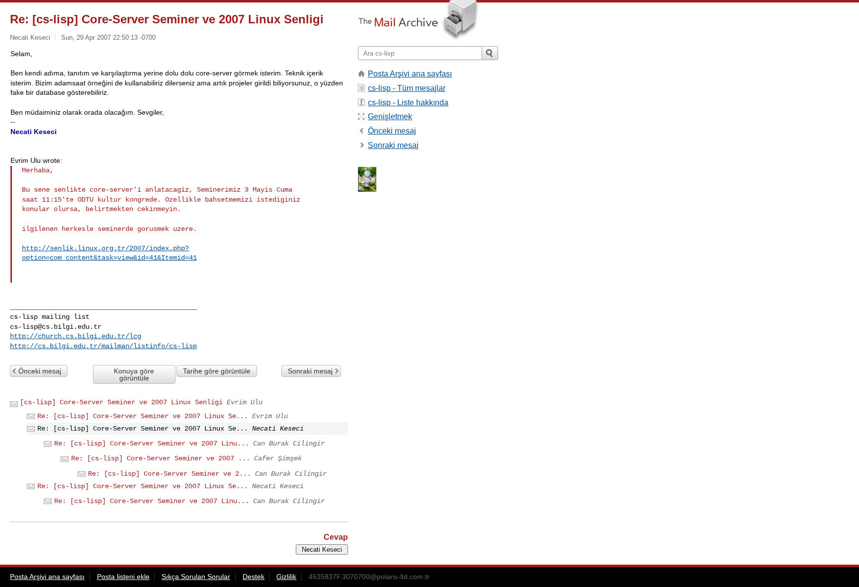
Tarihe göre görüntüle (217, 371)
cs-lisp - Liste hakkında (408, 102)
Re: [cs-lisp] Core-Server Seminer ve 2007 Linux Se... (142, 416)
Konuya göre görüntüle (134, 374)
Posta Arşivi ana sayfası (410, 74)
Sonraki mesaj (310, 371)
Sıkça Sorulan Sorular (196, 577)
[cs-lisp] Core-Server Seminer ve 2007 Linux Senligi (121, 402)
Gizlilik (286, 577)
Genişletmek (390, 116)
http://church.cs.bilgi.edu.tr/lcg (75, 336)
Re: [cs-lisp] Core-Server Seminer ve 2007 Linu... (151, 443)
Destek (253, 577)
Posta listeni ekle (123, 577)
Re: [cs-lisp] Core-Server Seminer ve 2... (169, 474)
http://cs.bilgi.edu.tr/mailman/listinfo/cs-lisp (103, 346)
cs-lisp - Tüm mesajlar (406, 88)
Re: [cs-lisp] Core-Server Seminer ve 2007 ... (160, 458)
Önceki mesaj (39, 371)
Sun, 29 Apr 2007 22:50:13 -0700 (108, 37)
